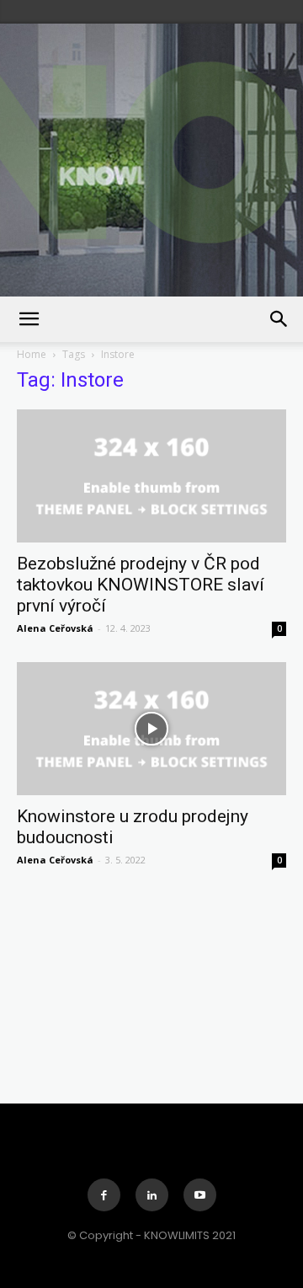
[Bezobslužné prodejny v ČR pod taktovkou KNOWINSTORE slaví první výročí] (151, 475)
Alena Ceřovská (55, 628)
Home (31, 354)
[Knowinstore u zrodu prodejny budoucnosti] (151, 728)
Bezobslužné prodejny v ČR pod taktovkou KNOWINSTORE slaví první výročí (140, 584)
